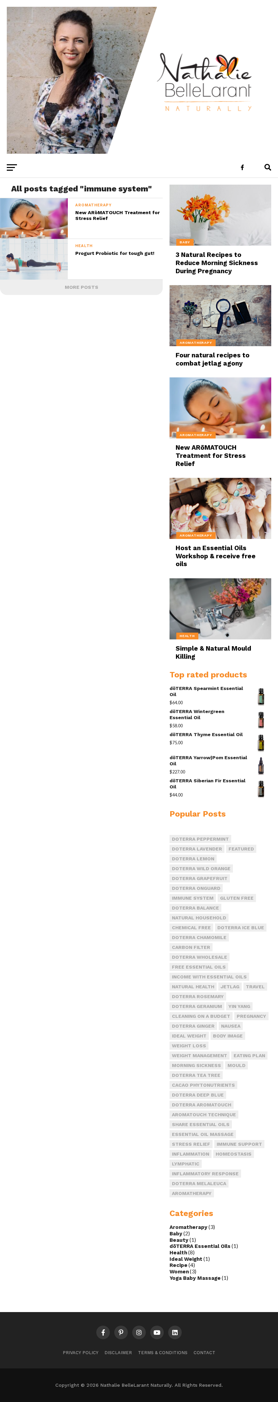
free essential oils (199, 967)
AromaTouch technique (204, 1114)
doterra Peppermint (200, 839)
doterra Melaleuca (199, 1183)
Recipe (178, 1265)
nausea (230, 1026)
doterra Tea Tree (196, 1075)
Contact (204, 1352)
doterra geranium (197, 1006)
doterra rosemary (198, 996)
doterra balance (195, 908)
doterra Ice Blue (240, 927)
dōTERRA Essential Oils (200, 1246)
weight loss (189, 1045)
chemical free (191, 927)
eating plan (249, 1055)
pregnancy (251, 1016)
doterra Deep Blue (198, 1095)
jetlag (230, 986)
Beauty (179, 1240)
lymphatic (185, 1163)
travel (255, 986)
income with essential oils (209, 976)
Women (179, 1272)
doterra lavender (197, 849)
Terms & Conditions (162, 1352)
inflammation (190, 1154)
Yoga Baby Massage (195, 1278)
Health (178, 1253)
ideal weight (189, 1036)
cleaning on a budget (201, 1016)
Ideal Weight (186, 1259)
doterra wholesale (199, 957)
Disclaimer (118, 1352)
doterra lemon (193, 858)
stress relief (191, 1144)
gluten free (237, 898)
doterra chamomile (199, 937)
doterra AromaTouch (201, 1104)
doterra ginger (193, 1026)
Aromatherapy (188, 1227)
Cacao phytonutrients (203, 1085)
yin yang (239, 1006)
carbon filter (191, 947)
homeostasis (234, 1154)
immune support (239, 1144)
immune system (193, 898)
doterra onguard (196, 888)
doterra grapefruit (199, 878)
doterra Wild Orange (201, 868)
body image (228, 1036)
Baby (176, 1234)
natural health (193, 986)
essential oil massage (203, 1134)
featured (241, 849)
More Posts (81, 287)
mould (236, 1065)
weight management (199, 1055)
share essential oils (201, 1124)
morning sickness (196, 1065)
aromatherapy (192, 1193)
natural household (199, 917)
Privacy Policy (80, 1352)
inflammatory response (205, 1173)
